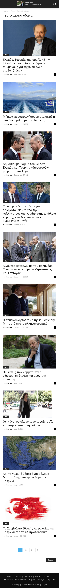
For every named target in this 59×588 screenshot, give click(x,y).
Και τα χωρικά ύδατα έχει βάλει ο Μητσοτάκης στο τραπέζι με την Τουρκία (26, 477)
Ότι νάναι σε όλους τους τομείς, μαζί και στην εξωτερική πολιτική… (28, 423)
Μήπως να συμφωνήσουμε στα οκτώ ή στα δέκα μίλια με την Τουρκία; (29, 118)
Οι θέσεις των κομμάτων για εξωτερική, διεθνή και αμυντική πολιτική (24, 375)
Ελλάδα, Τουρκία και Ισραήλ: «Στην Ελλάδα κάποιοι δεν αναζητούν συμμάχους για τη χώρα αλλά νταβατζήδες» (26, 65)
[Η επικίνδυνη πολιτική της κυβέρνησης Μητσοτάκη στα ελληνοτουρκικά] (29, 300)
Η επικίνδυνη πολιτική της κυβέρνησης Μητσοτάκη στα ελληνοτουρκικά (29, 321)
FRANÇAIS (41, 579)
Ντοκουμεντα (20, 579)
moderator (7, 74)
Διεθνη (47, 576)
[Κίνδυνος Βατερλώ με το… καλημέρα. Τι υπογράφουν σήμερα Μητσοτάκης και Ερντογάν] (29, 247)
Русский (51, 579)
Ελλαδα (10, 576)
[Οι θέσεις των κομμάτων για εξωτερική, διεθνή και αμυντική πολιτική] (29, 352)
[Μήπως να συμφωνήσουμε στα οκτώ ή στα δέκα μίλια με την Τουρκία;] (29, 97)
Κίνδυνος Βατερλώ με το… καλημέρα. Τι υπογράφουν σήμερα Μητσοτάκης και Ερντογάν (28, 269)
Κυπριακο (8, 579)
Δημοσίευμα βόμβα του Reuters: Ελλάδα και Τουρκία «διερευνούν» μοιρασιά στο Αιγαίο (26, 167)
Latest (6, 55)
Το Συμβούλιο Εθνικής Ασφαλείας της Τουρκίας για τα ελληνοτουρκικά (29, 530)
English (32, 579)
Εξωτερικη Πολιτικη (33, 576)
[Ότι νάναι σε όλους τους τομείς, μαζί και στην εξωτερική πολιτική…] (29, 404)
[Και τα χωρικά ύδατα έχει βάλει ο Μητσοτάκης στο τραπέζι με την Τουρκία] (29, 453)
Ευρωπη (19, 576)
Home (5, 11)
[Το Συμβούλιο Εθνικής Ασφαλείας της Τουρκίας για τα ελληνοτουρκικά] (29, 508)
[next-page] (37, 550)
